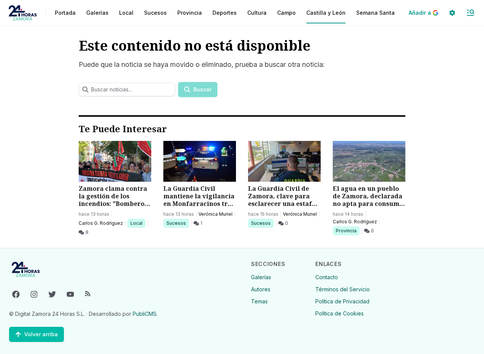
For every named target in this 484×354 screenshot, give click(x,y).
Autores (260, 289)
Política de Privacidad (342, 301)
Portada (65, 12)
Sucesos (177, 223)
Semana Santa (375, 12)
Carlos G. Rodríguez (101, 223)
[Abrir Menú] (470, 12)
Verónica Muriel (216, 214)
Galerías (97, 12)
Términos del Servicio (342, 289)
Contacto (326, 277)
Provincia (347, 230)
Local (138, 223)
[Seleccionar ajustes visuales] (452, 13)
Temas (259, 301)
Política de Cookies (339, 313)
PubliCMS (145, 314)
